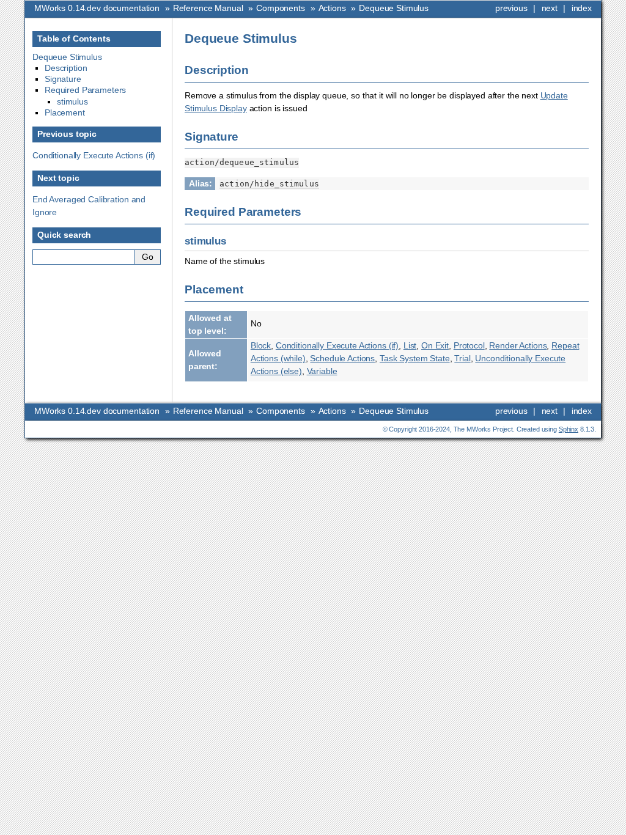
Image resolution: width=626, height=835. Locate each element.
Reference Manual (208, 8)
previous (511, 8)
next (550, 8)
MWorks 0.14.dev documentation (97, 8)
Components (280, 8)
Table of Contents (74, 38)
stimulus (72, 101)
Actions (332, 8)
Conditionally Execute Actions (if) (93, 155)
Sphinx (568, 429)
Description (66, 68)
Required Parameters (85, 90)
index (582, 8)
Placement (65, 112)
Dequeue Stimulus (394, 8)
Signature (63, 79)
